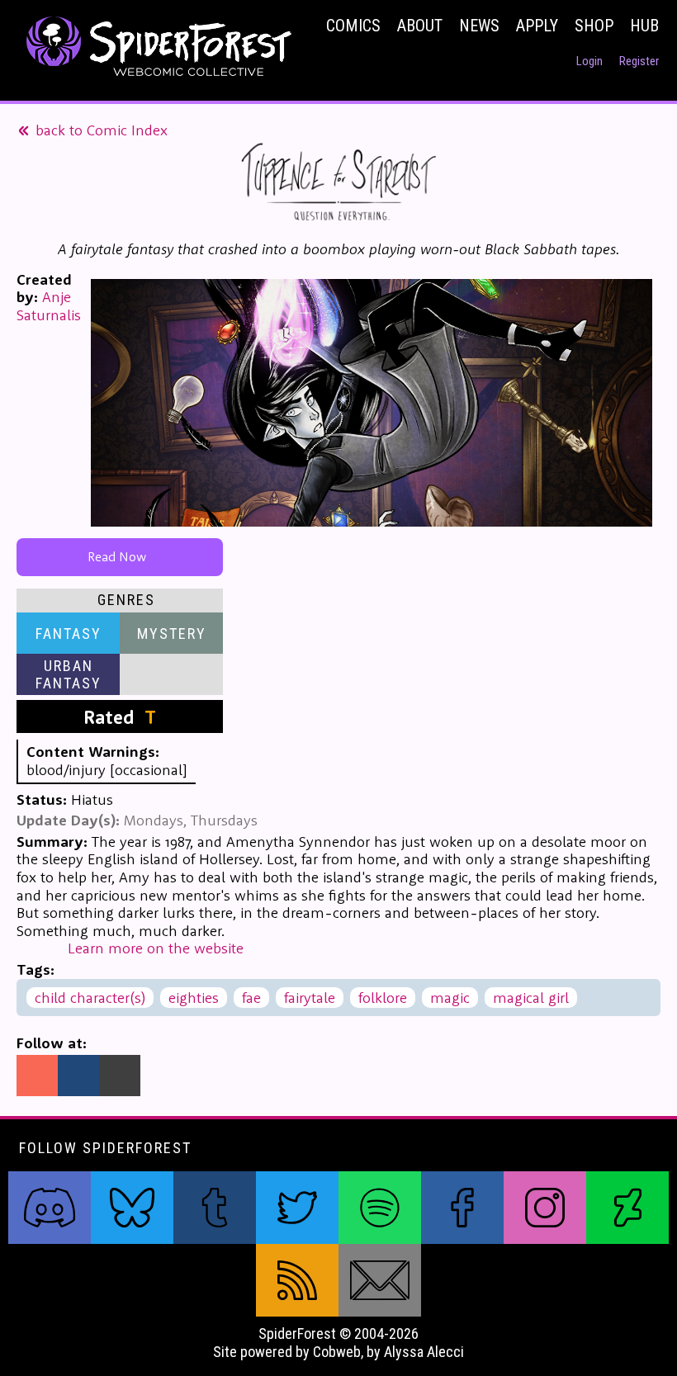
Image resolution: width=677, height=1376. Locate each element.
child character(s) (90, 997)
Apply (537, 25)
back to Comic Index (99, 130)
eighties (193, 997)
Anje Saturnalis (49, 305)
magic (450, 997)
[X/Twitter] (119, 1075)
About (420, 25)
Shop (594, 25)
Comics (353, 25)
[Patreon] (37, 1075)
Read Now (120, 556)
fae (251, 997)
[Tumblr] (78, 1075)
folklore (382, 997)
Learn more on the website (156, 948)
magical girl (531, 997)
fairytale (309, 997)
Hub (644, 25)
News (479, 25)
